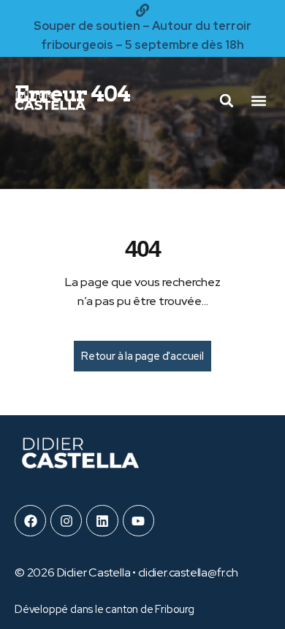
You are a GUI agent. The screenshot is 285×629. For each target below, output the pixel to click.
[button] (258, 101)
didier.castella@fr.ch (188, 572)
